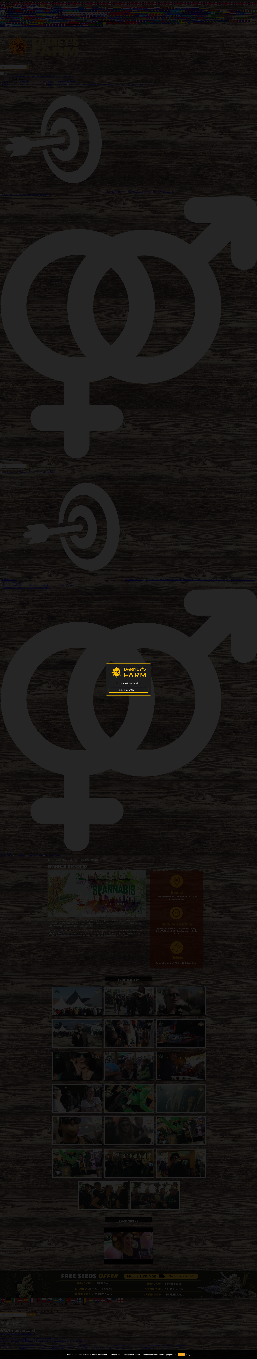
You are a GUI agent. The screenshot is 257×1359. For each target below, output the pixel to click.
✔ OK (181, 1355)
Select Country (126, 689)
